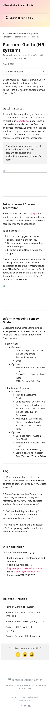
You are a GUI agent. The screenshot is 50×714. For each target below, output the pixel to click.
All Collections (9, 33)
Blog (23, 697)
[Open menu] (44, 5)
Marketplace (23, 120)
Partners (7, 36)
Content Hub (25, 700)
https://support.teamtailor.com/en (25, 568)
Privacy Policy (34, 697)
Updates (13, 697)
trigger (33, 213)
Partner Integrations (28, 33)
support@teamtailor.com (27, 571)
